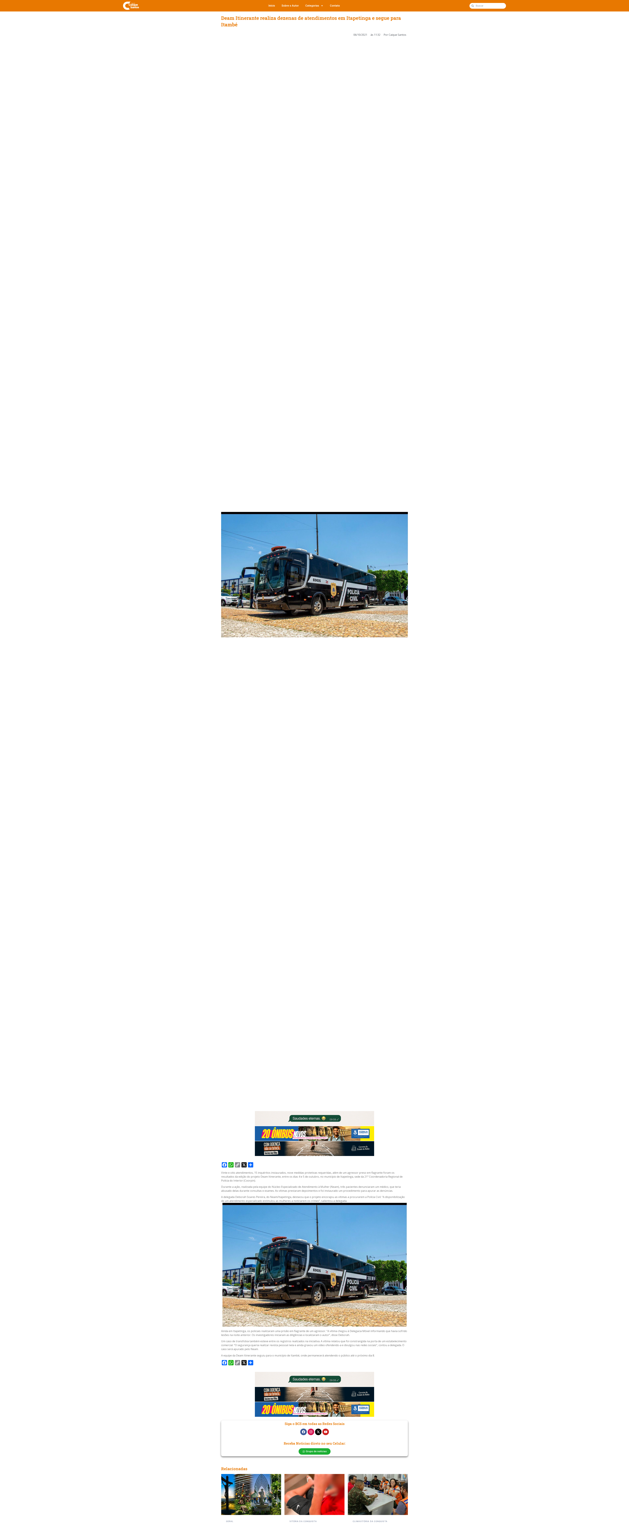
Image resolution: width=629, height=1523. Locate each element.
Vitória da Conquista (239, 1521)
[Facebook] (303, 1432)
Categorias (312, 5)
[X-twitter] (318, 1432)
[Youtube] (325, 1432)
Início (271, 5)
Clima (293, 1521)
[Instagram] (311, 1432)
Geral (356, 1521)
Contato (335, 5)
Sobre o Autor (290, 5)
